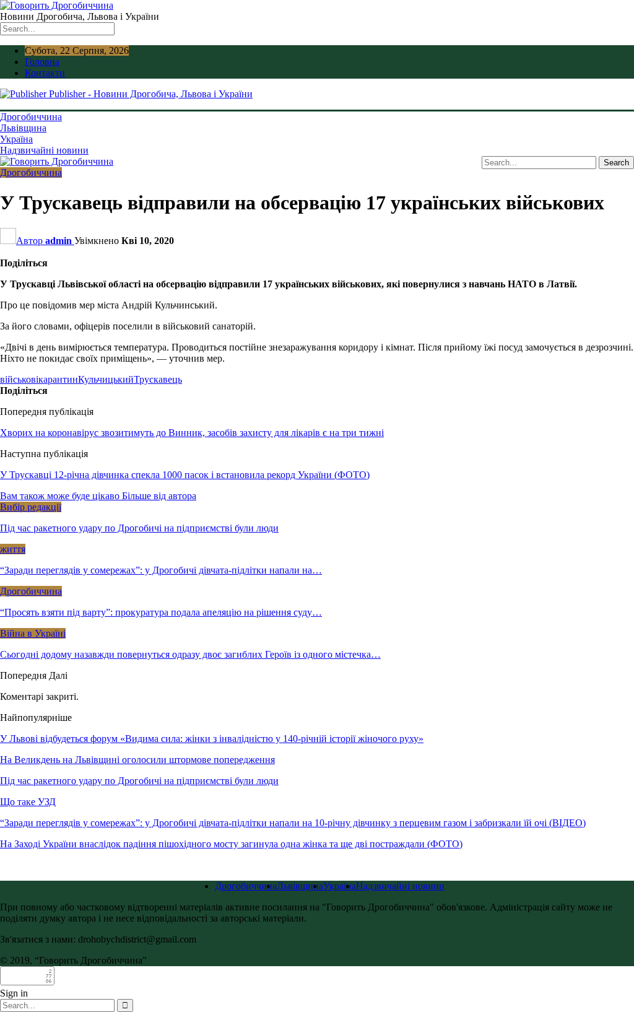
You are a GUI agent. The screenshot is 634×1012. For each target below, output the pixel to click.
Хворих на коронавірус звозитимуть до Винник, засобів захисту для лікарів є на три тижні (192, 432)
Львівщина (23, 128)
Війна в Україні (33, 633)
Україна (16, 139)
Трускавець (158, 379)
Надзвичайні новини (44, 150)
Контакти (45, 73)
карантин (58, 379)
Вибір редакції (30, 507)
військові (19, 379)
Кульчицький (106, 379)
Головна (42, 61)
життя (12, 549)
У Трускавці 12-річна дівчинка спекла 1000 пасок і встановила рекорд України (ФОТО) (185, 474)
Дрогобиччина (31, 116)
